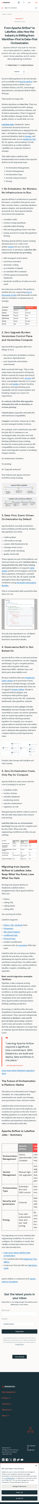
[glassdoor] (18, 1460)
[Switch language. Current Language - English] (18, 2)
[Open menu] (36, 2)
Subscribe (19, 1331)
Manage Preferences (19, 1486)
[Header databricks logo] (6, 2)
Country (5, 1319)
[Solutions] (11, 1404)
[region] (19, 1482)
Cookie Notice (10, 1478)
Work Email (6, 1310)
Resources (6, 1410)
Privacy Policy (19, 1344)
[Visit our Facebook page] (7, 1460)
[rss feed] (14, 1460)
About (4, 1415)
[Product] (9, 1398)
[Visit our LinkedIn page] (3, 1460)
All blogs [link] (4, 14)
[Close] (36, 1465)
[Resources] (11, 1410)
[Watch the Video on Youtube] (22, 1460)
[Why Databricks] (16, 1392)
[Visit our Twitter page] (10, 1460)
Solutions (6, 1404)
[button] (23, 2)
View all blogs (19, 1357)
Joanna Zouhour (27, 65)
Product (19, 19)
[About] (8, 1415)
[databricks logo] (8, 1386)
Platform (9, 14)
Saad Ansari (12, 65)
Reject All (19, 1492)
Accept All (19, 1498)
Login (29, 2)
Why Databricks (8, 1392)
